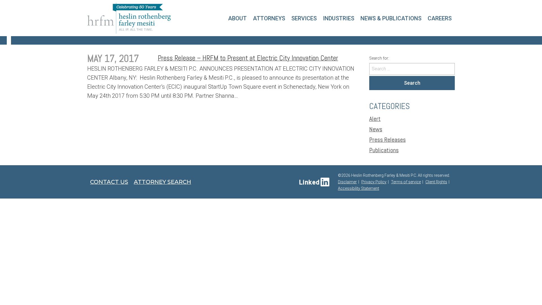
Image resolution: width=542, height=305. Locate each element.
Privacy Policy (373, 182)
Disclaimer (347, 182)
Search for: (379, 58)
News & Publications (390, 18)
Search (412, 83)
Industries (338, 18)
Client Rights (436, 182)
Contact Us (109, 181)
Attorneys (269, 18)
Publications (384, 150)
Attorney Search (162, 181)
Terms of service (406, 182)
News (375, 129)
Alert (375, 119)
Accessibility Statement (358, 188)
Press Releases (387, 139)
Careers (440, 18)
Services (304, 18)
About (237, 18)
